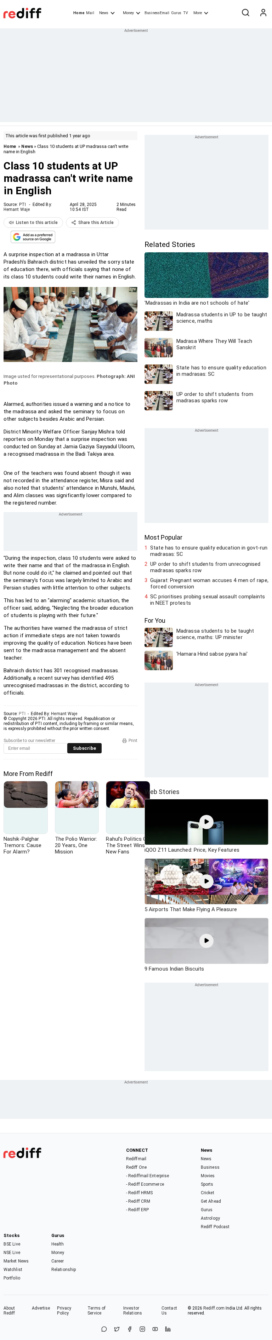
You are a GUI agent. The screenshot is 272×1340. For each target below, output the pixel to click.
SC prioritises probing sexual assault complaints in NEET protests (207, 599)
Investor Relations (132, 1311)
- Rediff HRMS (139, 1192)
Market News (16, 1261)
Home (78, 13)
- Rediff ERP (137, 1209)
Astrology (210, 1218)
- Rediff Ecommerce (145, 1184)
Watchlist (13, 1269)
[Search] (245, 13)
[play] (206, 822)
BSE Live (12, 1244)
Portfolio (12, 1278)
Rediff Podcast (215, 1226)
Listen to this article (37, 222)
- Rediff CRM (138, 1201)
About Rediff (9, 1311)
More (197, 13)
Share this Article (96, 222)
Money (128, 13)
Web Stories (162, 791)
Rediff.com (214, 1308)
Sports (207, 1184)
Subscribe (84, 748)
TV (185, 13)
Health (57, 1244)
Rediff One (136, 1167)
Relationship (63, 1269)
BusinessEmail (156, 13)
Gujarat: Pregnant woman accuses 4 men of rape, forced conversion (209, 583)
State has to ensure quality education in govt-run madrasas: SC (208, 551)
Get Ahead (211, 1201)
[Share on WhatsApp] (104, 1329)
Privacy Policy (64, 1311)
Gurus (176, 13)
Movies (208, 1175)
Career (57, 1261)
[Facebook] (129, 1329)
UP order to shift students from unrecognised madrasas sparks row (205, 567)
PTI (22, 204)
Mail (90, 13)
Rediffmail (136, 1158)
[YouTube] (155, 1329)
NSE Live (12, 1252)
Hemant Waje (17, 209)
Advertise (41, 1308)
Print (133, 740)
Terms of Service (96, 1311)
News (103, 13)
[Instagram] (142, 1329)
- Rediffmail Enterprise (147, 1175)
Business (210, 1167)
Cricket (207, 1192)
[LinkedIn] (168, 1329)
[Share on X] (117, 1329)
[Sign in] (263, 13)
